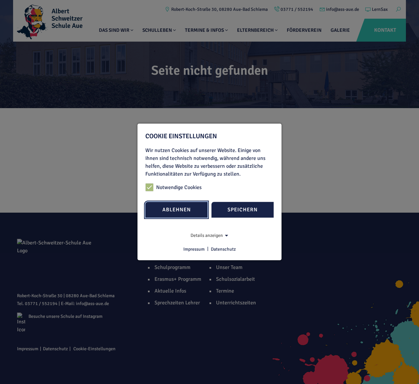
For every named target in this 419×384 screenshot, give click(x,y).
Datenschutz (223, 249)
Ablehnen (176, 209)
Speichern (243, 209)
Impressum (194, 249)
